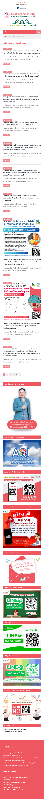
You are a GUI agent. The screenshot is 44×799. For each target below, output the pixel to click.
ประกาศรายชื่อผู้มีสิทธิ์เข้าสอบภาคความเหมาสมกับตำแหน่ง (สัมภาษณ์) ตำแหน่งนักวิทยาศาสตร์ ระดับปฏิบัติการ (20, 123)
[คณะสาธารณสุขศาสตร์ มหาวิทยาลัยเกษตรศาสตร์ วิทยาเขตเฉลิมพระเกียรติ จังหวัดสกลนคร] (22, 14)
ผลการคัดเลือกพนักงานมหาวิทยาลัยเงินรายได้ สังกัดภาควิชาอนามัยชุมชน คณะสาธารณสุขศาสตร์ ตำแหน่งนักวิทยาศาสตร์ (20, 75)
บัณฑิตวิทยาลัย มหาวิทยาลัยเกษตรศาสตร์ (15, 729)
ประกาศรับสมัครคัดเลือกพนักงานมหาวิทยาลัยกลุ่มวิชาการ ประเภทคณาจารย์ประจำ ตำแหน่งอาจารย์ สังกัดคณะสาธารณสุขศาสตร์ (22, 52)
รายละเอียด (6, 64)
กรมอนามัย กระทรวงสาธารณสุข (13, 731)
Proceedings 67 (21, 5)
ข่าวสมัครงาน (7, 49)
